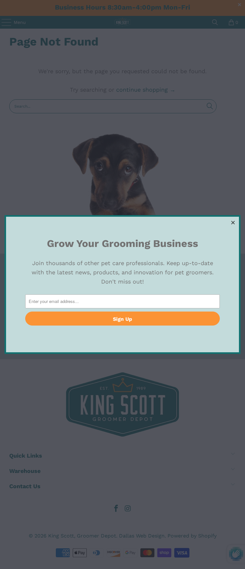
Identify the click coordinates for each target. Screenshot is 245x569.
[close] (233, 222)
